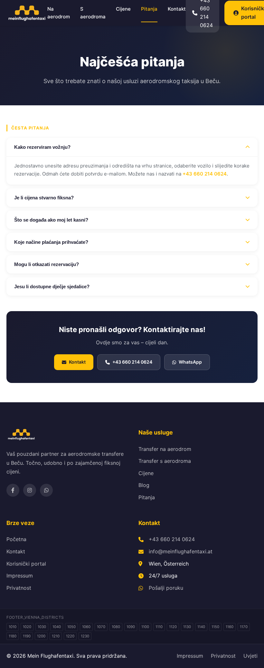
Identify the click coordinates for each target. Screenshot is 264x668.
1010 (12, 627)
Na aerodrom (58, 13)
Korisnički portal (26, 563)
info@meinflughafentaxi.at (180, 551)
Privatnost (18, 588)
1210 (56, 636)
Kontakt (177, 9)
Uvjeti (250, 656)
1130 (187, 627)
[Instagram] (29, 490)
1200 (41, 636)
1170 (244, 627)
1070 (101, 627)
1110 (159, 627)
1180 (12, 636)
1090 (131, 627)
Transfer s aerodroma (164, 461)
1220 (70, 636)
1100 (145, 627)
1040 (56, 627)
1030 (42, 627)
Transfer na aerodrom (164, 449)
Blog (143, 485)
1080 (116, 627)
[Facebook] (12, 490)
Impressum (19, 575)
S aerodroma (93, 13)
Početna (16, 539)
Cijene (123, 9)
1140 (201, 627)
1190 (27, 636)
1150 (215, 627)
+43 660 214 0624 (205, 174)
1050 (71, 627)
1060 (86, 627)
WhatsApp (190, 362)
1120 (173, 627)
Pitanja (149, 9)
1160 (229, 627)
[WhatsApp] (46, 490)
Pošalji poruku (166, 588)
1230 (85, 636)
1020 (27, 627)
